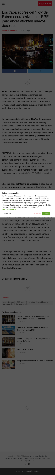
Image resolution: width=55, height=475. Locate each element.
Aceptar (46, 214)
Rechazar (37, 214)
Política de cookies (9, 209)
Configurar (7, 214)
